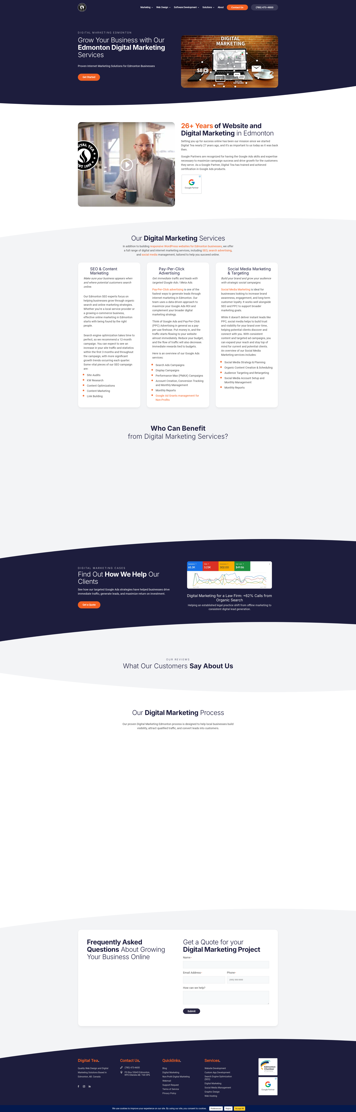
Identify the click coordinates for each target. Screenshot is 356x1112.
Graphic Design (212, 1091)
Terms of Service (170, 1089)
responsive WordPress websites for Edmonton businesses (186, 246)
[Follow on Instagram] (84, 1086)
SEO (204, 250)
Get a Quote (89, 604)
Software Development (185, 7)
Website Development (215, 1068)
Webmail (166, 1080)
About (221, 7)
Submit (192, 1011)
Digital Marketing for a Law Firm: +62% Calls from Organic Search (229, 598)
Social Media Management (218, 1087)
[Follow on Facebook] (78, 1086)
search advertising (220, 250)
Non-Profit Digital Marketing (176, 1076)
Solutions (207, 7)
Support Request (170, 1085)
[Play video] (126, 165)
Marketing (145, 7)
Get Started (89, 77)
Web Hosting (211, 1096)
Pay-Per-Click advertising (167, 289)
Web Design (162, 7)
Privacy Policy (169, 1093)
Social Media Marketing (235, 289)
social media (149, 254)
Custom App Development (217, 1072)
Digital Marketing (170, 1072)
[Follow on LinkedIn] (89, 1086)
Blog (164, 1068)
